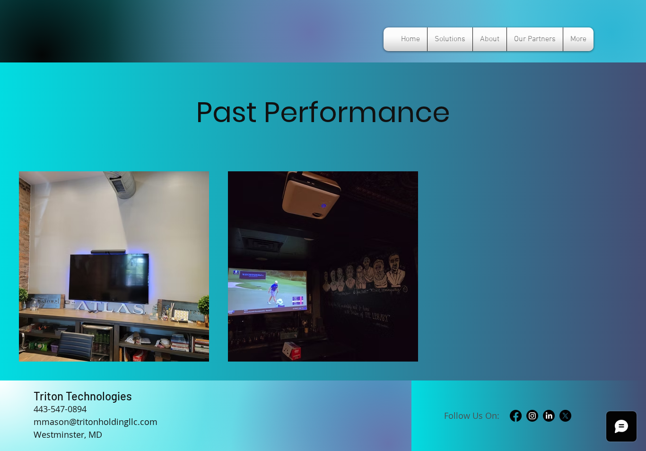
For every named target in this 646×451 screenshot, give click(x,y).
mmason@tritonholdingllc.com (95, 421)
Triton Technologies (83, 396)
